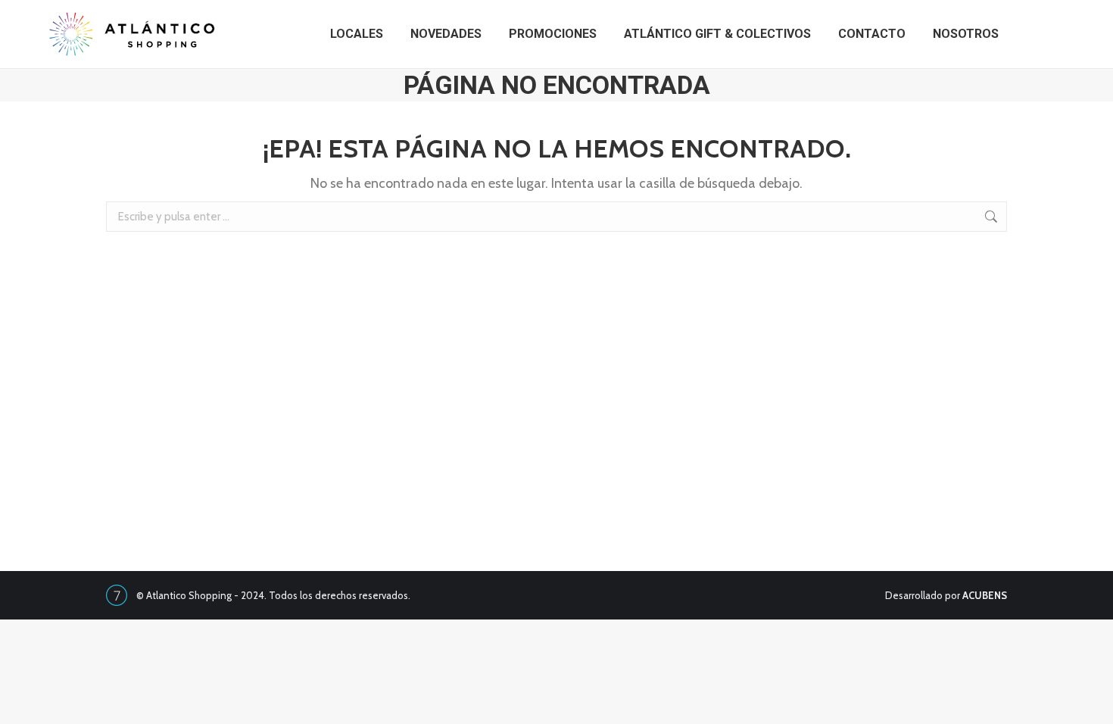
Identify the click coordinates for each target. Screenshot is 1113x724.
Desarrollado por (946, 595)
